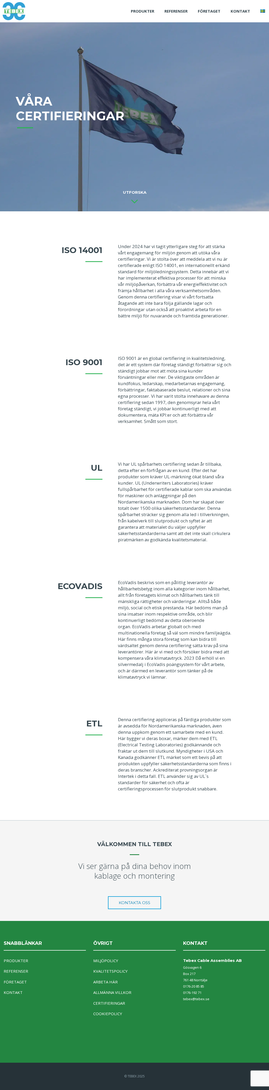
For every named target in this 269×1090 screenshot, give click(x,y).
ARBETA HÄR (105, 981)
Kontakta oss (134, 902)
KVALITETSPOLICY (110, 971)
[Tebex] (19, 11)
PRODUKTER (142, 11)
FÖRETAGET (209, 11)
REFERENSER (176, 11)
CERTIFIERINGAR (109, 1003)
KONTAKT (240, 11)
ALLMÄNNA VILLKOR (112, 992)
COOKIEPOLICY (107, 1013)
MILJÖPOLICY (105, 960)
